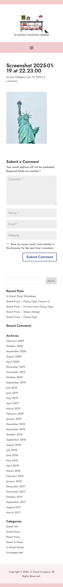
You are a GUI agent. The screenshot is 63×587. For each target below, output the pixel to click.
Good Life (12, 526)
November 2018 (15, 429)
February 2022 (15, 341)
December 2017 (15, 486)
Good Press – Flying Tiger (21, 317)
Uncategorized (14, 552)
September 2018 (16, 440)
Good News (13, 532)
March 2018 (13, 471)
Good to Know (14, 542)
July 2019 (11, 388)
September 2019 (16, 382)
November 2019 (15, 372)
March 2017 (13, 512)
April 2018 (12, 466)
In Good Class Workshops (21, 296)
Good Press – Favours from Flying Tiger (30, 306)
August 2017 (13, 507)
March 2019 (13, 408)
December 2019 (15, 367)
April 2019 (12, 403)
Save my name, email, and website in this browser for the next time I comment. (30, 246)
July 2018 (11, 450)
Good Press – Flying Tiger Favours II (28, 301)
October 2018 (14, 434)
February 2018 (15, 476)
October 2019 (14, 377)
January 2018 (14, 481)
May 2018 (12, 460)
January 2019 (14, 419)
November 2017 (15, 492)
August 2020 (13, 356)
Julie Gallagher (18, 77)
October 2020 (14, 346)
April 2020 (12, 362)
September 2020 (16, 351)
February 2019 (15, 414)
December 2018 (15, 424)
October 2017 (14, 497)
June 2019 (12, 393)
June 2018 (12, 455)
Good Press (13, 537)
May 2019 (12, 398)
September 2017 (16, 502)
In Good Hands (15, 547)
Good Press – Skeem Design (23, 312)
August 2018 (13, 445)
